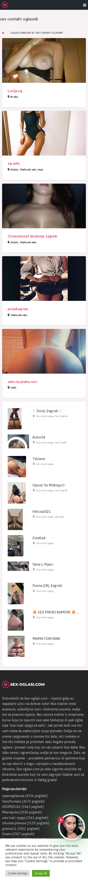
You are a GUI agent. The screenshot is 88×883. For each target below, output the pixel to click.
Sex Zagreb (61, 416)
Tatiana (38, 459)
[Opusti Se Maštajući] (17, 492)
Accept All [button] (41, 873)
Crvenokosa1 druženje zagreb (32, 236)
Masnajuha (10, 812)
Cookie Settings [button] (17, 873)
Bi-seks (14, 96)
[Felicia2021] (15, 519)
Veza (40, 169)
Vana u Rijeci (42, 564)
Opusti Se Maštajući (48, 485)
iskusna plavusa (14, 823)
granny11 (9, 828)
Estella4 (38, 538)
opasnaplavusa (13, 796)
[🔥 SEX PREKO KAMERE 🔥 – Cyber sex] (16, 619)
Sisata (6, 834)
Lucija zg (15, 91)
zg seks (14, 163)
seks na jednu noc (22, 382)
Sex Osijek (60, 442)
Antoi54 (38, 437)
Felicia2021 (41, 511)
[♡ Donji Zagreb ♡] (15, 418)
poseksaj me (18, 309)
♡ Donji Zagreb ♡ (47, 411)
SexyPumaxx (11, 801)
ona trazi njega (13, 818)
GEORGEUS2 (11, 807)
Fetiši (13, 387)
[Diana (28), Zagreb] (16, 593)
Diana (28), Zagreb (47, 585)
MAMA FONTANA (46, 638)
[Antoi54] (18, 441)
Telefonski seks (28, 169)
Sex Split (59, 516)
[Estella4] (15, 545)
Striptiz (14, 169)
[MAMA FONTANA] (16, 646)
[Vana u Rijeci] (18, 566)
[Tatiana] (17, 466)
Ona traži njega (45, 416)
